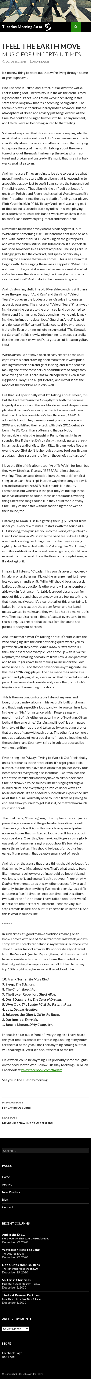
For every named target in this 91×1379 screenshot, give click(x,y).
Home (6, 1177)
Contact (7, 1207)
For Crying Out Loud (16, 1105)
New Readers (11, 1192)
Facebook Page (12, 1353)
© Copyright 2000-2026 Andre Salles (22, 1373)
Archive (7, 1184)
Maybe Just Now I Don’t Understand (27, 1120)
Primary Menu (86, 27)
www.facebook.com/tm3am (41, 1070)
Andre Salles (40, 61)
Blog (5, 1199)
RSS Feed (8, 1356)
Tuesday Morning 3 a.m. (22, 27)
